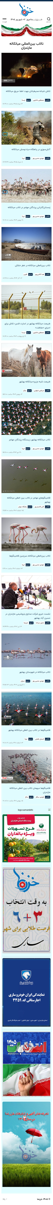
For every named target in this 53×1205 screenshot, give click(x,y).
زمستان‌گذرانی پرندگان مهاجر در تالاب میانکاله (29, 207)
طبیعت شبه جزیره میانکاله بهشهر (34, 381)
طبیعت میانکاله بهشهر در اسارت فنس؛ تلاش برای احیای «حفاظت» (27, 325)
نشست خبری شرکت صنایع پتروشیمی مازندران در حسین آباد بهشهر (27, 616)
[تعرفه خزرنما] (26, 1144)
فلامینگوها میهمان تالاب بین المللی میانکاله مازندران (30, 790)
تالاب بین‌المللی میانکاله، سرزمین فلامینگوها (29, 555)
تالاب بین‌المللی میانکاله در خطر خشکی (32, 265)
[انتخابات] (26, 910)
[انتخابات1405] (26, 1064)
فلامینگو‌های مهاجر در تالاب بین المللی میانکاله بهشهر (28, 500)
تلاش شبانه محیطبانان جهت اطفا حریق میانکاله (28, 91)
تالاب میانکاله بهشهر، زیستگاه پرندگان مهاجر (29, 439)
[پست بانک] (26, 838)
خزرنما (40, 1199)
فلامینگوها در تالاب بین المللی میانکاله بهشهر (29, 730)
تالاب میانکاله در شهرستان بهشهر (34, 672)
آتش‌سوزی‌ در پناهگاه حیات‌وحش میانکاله (31, 149)
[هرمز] (26, 30)
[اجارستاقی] (26, 992)
